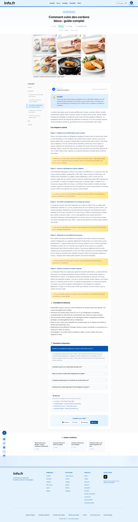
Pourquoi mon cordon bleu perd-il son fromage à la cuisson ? (71, 387)
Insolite (67, 484)
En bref (30, 87)
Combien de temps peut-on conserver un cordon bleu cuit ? (70, 380)
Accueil (61, 30)
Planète (67, 488)
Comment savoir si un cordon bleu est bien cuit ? (67, 367)
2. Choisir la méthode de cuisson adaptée (35, 100)
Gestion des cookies (73, 515)
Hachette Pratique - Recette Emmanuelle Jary (66, 408)
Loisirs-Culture (69, 476)
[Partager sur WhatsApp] (4, 451)
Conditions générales (44, 515)
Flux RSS (86, 491)
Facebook (66, 422)
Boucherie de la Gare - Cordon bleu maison (65, 406)
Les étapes (31, 91)
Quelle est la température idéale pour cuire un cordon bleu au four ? (72, 348)
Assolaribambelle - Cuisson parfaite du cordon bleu (67, 403)
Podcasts (86, 482)
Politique (48, 482)
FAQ (29, 121)
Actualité (52, 3)
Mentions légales (30, 515)
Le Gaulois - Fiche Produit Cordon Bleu (64, 401)
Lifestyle (67, 482)
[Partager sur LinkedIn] (4, 447)
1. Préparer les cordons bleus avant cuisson (36, 95)
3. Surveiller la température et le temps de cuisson (35, 106)
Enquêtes (67, 491)
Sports (48, 488)
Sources (30, 124)
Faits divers (49, 484)
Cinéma (67, 479)
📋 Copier (94, 422)
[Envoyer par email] (4, 456)
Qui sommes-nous (95, 515)
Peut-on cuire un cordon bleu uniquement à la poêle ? (68, 373)
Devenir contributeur (89, 493)
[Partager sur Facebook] (4, 439)
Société (48, 476)
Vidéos (86, 479)
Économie (48, 479)
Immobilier (73, 3)
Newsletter (87, 488)
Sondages (65, 3)
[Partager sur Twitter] (4, 443)
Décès (79, 3)
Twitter (76, 422)
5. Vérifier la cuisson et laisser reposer (34, 116)
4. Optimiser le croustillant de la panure (35, 111)
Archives (86, 484)
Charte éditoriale (108, 515)
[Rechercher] (126, 3)
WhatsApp (85, 422)
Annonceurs (87, 497)
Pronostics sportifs (89, 503)
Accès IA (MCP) (88, 499)
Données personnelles (59, 515)
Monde (48, 491)
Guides (66, 30)
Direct (86, 476)
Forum (58, 3)
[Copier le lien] (4, 433)
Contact (85, 515)
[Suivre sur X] (105, 477)
